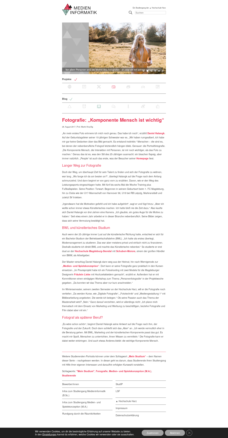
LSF (118, 391)
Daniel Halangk (156, 133)
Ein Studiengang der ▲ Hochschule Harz (149, 7)
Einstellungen (49, 434)
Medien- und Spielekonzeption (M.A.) (130, 371)
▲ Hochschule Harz (126, 401)
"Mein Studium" (85, 371)
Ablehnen (175, 433)
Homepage (142, 158)
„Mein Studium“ (137, 356)
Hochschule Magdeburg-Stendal (93, 251)
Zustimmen (153, 433)
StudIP (119, 384)
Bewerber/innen (70, 384)
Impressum (122, 408)
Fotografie (102, 371)
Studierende (69, 375)
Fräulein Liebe (82, 274)
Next (171, 48)
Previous (56, 48)
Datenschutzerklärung (127, 415)
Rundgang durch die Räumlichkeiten (81, 413)
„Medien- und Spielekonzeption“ (80, 266)
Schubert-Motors (125, 251)
